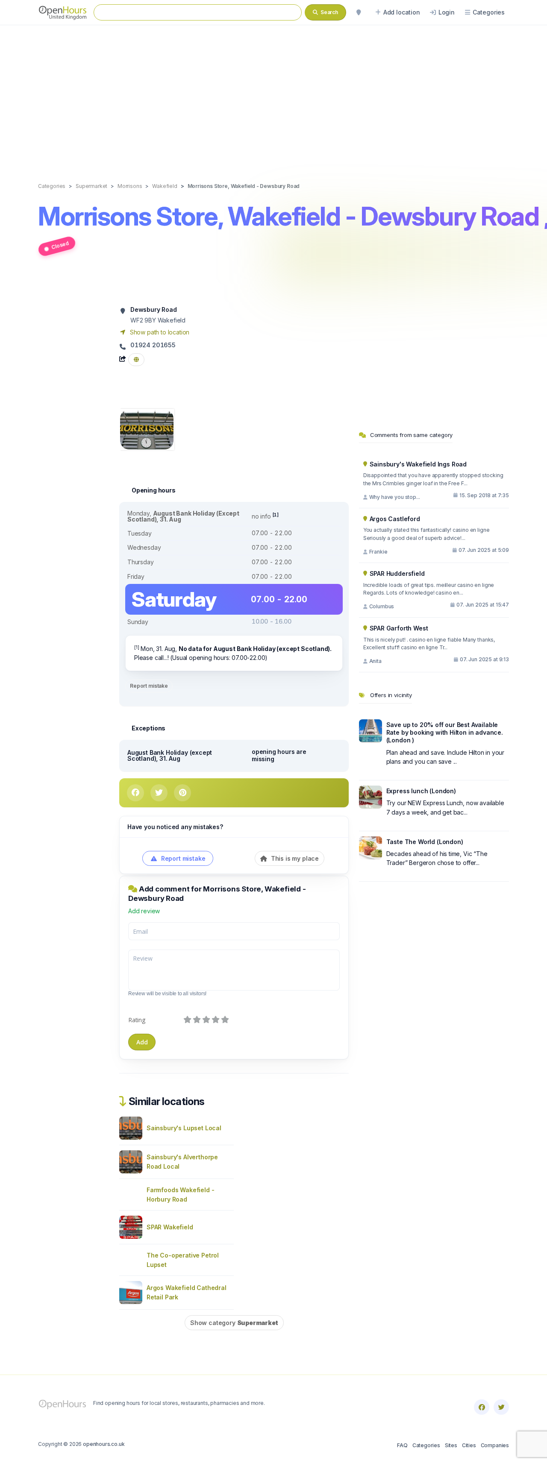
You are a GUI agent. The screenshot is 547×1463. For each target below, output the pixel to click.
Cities (469, 1445)
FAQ (402, 1445)
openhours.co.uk (103, 1444)
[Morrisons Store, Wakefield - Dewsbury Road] (147, 428)
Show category (234, 1322)
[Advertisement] (273, 95)
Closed (60, 245)
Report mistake (149, 686)
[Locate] (358, 12)
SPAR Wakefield (170, 1227)
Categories (426, 1445)
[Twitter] (501, 1407)
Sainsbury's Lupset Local (184, 1128)
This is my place (294, 858)
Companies (495, 1445)
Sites (451, 1445)
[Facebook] (481, 1407)
